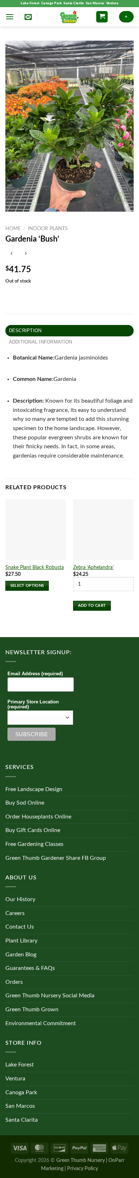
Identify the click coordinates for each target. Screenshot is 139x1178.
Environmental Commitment (40, 1023)
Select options (27, 586)
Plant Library (21, 941)
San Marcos (95, 3)
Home (13, 228)
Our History (20, 899)
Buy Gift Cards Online (32, 830)
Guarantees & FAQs (30, 968)
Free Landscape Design (33, 789)
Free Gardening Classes (34, 844)
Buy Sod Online (24, 803)
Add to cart (92, 606)
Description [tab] (25, 330)
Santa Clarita (73, 3)
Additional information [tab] (40, 342)
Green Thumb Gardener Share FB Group (55, 858)
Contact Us (19, 927)
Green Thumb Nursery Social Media (49, 995)
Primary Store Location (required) (33, 704)
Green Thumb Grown (31, 1009)
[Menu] (9, 16)
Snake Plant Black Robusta (34, 567)
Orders (14, 982)
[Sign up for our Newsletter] (28, 17)
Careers (15, 913)
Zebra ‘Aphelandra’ (93, 567)
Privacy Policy (82, 1168)
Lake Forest (30, 3)
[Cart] (102, 17)
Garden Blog (20, 954)
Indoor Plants (48, 228)
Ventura (112, 3)
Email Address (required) (35, 673)
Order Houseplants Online (38, 817)
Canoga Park (51, 3)
